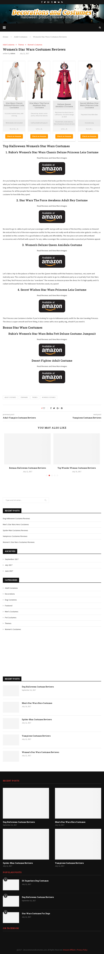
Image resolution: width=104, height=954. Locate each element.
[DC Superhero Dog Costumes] (11, 887)
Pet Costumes (10, 620)
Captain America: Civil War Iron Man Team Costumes (77, 469)
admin (12, 53)
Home (5, 37)
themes (34, 397)
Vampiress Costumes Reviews (15, 539)
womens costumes (48, 397)
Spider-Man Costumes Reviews (15, 533)
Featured (8, 608)
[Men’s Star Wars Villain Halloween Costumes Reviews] (27, 448)
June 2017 (9, 573)
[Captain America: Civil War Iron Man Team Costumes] (76, 448)
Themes (21, 45)
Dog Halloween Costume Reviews (16, 521)
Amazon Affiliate (69, 952)
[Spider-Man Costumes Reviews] (11, 726)
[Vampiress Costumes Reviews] (11, 742)
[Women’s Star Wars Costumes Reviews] (11, 759)
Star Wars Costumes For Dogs (36, 916)
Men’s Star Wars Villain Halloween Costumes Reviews (27, 469)
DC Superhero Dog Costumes (35, 883)
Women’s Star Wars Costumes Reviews (19, 545)
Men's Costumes (11, 614)
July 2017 (8, 568)
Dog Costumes (11, 602)
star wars (24, 397)
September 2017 (11, 562)
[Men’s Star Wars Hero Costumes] (11, 710)
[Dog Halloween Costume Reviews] (11, 693)
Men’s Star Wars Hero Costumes (16, 527)
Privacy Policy (82, 952)
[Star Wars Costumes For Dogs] (11, 920)
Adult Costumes (20, 37)
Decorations (10, 596)
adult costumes (10, 397)
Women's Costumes (35, 45)
